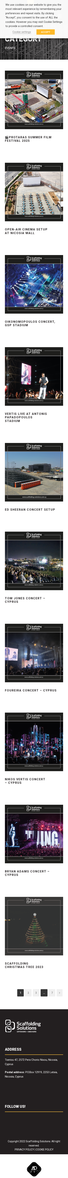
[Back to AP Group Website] (34, 1169)
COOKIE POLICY (44, 1149)
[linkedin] (13, 1117)
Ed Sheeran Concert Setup (30, 509)
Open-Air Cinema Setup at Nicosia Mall (26, 231)
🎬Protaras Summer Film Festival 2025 (28, 139)
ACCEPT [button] (45, 32)
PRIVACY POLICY (24, 1149)
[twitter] (20, 1117)
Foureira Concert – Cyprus (31, 690)
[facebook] (6, 1117)
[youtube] (28, 1117)
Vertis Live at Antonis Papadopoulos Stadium (26, 417)
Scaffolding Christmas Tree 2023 (24, 965)
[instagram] (35, 1117)
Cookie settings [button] (22, 32)
